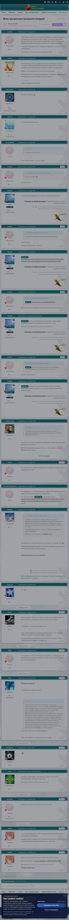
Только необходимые (51, 910)
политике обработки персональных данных (15, 914)
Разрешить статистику (51, 905)
